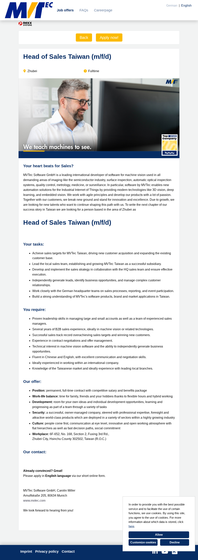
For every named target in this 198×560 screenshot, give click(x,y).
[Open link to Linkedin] (155, 551)
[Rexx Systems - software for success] (25, 23)
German (171, 5)
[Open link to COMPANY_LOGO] (29, 10)
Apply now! (109, 37)
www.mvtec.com (34, 500)
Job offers (65, 10)
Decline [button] (175, 542)
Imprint (26, 551)
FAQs (83, 10)
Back (84, 37)
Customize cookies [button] (143, 542)
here (131, 526)
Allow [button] (159, 534)
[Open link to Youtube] (164, 551)
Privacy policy (47, 551)
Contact (68, 551)
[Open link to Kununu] (174, 551)
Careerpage (103, 10)
